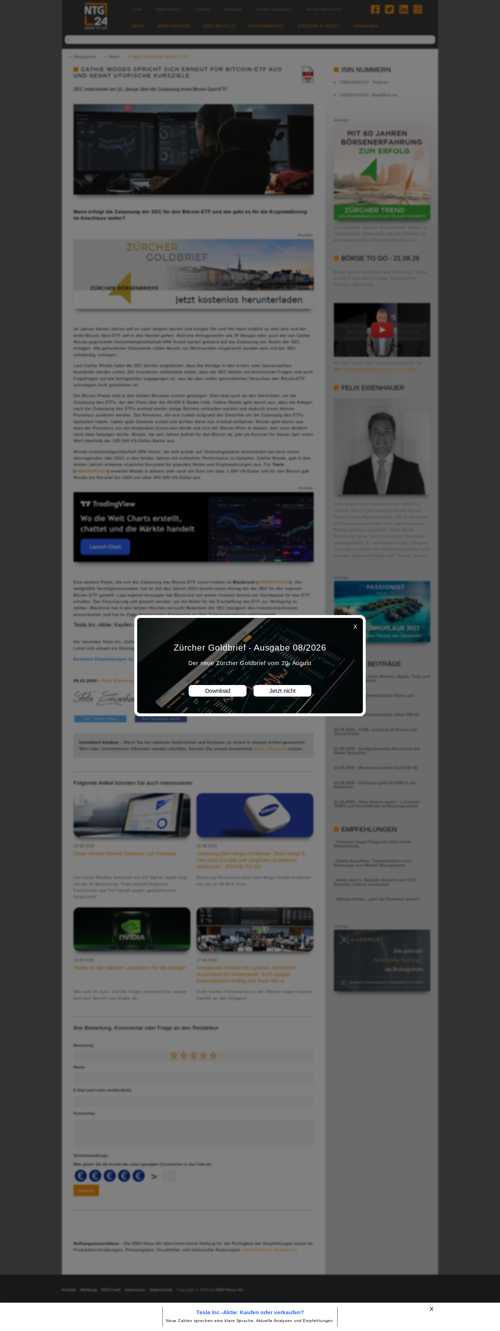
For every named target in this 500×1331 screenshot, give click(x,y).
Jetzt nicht (282, 691)
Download (217, 691)
